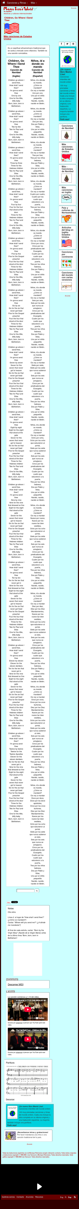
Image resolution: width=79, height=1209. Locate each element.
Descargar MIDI (15, 984)
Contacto (20, 1196)
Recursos (39, 1196)
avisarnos (19, 1023)
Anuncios (29, 1196)
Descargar (10, 1099)
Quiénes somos (8, 1196)
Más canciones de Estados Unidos (18, 37)
